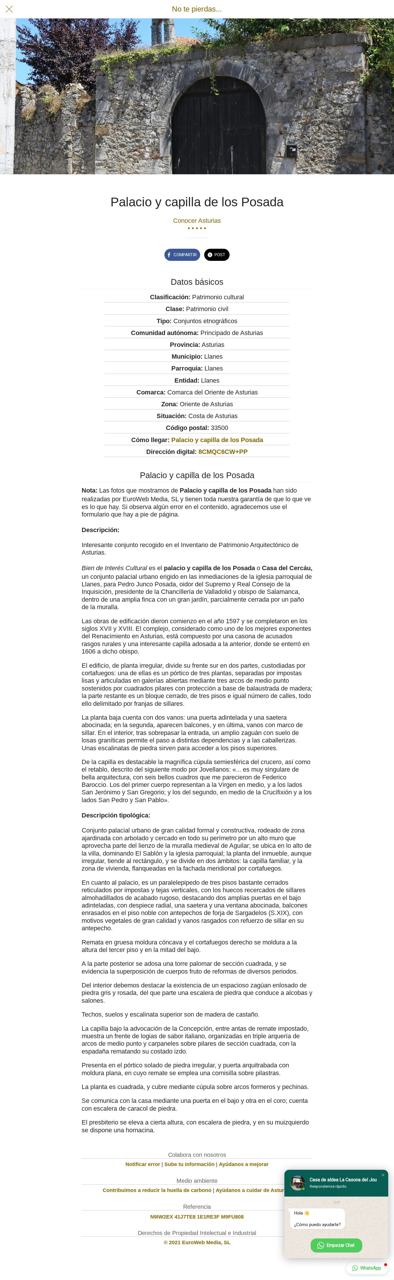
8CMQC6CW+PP (223, 451)
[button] (383, 1175)
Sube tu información (189, 1164)
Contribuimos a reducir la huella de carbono (157, 1190)
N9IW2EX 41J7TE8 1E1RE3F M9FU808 (197, 1217)
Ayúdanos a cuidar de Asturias (253, 1190)
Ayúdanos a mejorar (244, 1164)
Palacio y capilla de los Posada (217, 439)
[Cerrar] (9, 9)
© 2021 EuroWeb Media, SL (197, 1242)
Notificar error (142, 1164)
